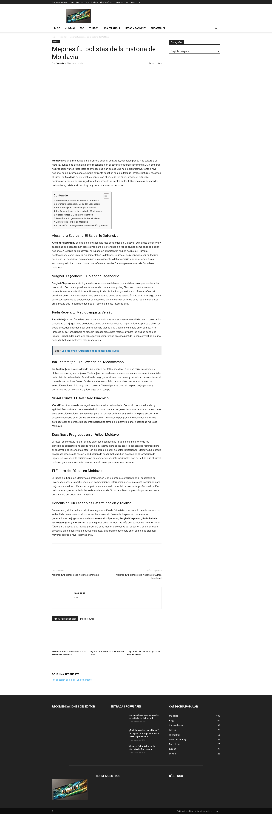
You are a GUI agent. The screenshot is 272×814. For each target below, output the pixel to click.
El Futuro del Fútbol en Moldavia (72, 222)
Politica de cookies (185, 811)
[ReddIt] (77, 70)
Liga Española (105, 2)
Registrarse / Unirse (60, 2)
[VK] (98, 70)
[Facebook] (55, 70)
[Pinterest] (69, 70)
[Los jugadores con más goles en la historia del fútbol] (118, 719)
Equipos (94, 2)
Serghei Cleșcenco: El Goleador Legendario (78, 204)
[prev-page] (54, 661)
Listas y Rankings (121, 2)
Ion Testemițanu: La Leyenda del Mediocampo (79, 211)
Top (87, 2)
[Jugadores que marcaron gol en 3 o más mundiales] (144, 637)
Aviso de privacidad (203, 811)
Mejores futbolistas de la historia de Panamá (75, 574)
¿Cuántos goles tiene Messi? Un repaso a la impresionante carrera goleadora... (144, 733)
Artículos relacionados (65, 619)
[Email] (84, 70)
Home (217, 811)
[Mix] (91, 70)
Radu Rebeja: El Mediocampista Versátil (76, 207)
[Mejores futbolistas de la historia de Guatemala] (118, 750)
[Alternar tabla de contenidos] (104, 196)
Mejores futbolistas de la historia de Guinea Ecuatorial (139, 576)
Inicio (54, 36)
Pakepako (60, 63)
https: (76, 597)
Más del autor (87, 619)
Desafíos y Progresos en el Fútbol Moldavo (77, 218)
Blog (72, 2)
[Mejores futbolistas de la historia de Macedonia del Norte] (69, 637)
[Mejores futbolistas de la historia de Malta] (107, 637)
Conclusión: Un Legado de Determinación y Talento (82, 225)
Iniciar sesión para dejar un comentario (72, 679)
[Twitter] (62, 70)
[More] (106, 70)
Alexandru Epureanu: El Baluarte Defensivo (77, 200)
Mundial (79, 2)
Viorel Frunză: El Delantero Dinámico (74, 214)
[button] (216, 28)
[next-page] (59, 661)
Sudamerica (135, 2)
